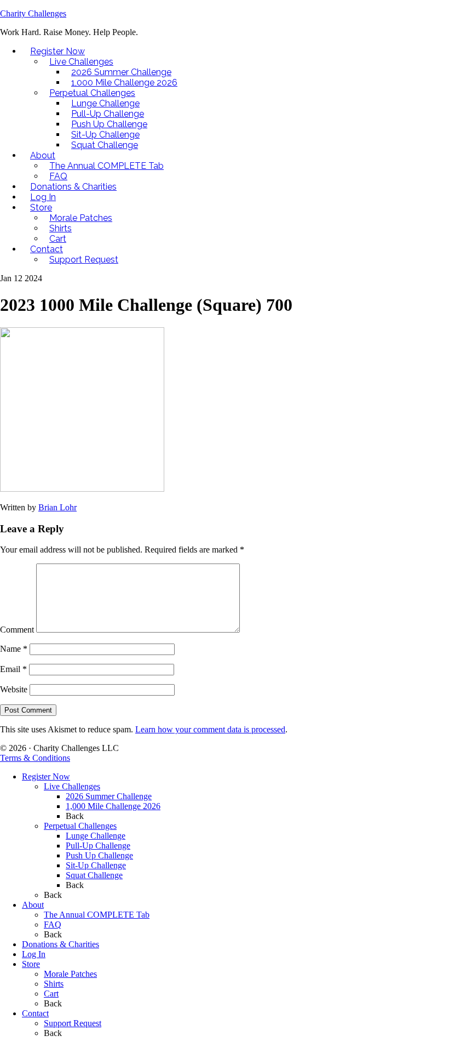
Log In (33, 954)
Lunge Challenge (95, 835)
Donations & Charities (60, 944)
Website (13, 689)
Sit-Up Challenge (96, 865)
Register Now (46, 776)
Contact (35, 1013)
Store (31, 964)
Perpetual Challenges (80, 825)
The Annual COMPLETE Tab (96, 914)
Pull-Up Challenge (98, 845)
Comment (17, 629)
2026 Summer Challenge (109, 796)
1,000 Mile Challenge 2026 (113, 806)
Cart (51, 993)
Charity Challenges (33, 13)
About (33, 904)
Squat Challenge (94, 875)
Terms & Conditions (35, 758)
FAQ (52, 924)
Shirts (54, 983)
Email (13, 669)
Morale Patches (70, 973)
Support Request (72, 1023)
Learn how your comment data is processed (210, 729)
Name (13, 648)
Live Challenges (72, 786)
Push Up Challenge (99, 855)
